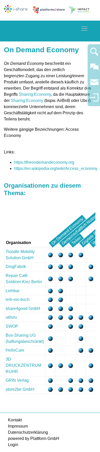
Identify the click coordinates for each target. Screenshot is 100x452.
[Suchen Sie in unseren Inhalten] (94, 54)
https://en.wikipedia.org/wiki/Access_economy (55, 168)
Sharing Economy (35, 94)
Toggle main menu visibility (84, 28)
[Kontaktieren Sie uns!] (94, 69)
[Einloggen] (94, 100)
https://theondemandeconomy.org (44, 162)
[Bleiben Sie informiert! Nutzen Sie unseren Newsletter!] (94, 84)
